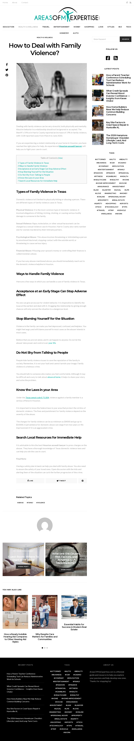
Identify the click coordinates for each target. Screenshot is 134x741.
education (118, 166)
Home (5, 2)
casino (122, 163)
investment (119, 187)
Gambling (112, 176)
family (30, 503)
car (113, 163)
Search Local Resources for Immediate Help (37, 181)
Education (8, 27)
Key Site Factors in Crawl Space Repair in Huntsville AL (117, 125)
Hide (60, 158)
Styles (110, 27)
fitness (99, 176)
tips (125, 207)
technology (112, 207)
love (98, 193)
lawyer (107, 190)
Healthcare (100, 180)
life (127, 190)
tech (99, 207)
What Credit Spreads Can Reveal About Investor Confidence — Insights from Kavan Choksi (118, 96)
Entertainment (62, 27)
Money (77, 27)
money (124, 193)
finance (111, 173)
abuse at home (54, 377)
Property (103, 200)
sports (124, 204)
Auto (76, 33)
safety (99, 204)
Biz (120, 27)
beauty (124, 159)
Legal (118, 190)
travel (101, 210)
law (97, 190)
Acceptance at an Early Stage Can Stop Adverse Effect (42, 169)
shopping (111, 204)
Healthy (115, 180)
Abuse (21, 503)
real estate (119, 200)
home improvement (106, 183)
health (124, 176)
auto (113, 159)
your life (52, 343)
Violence (41, 503)
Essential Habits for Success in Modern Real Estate (74, 627)
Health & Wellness (28, 27)
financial (124, 173)
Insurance (104, 187)
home (126, 180)
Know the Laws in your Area (31, 178)
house (124, 183)
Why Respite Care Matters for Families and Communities (44, 636)
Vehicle (122, 210)
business (102, 163)
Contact (24, 2)
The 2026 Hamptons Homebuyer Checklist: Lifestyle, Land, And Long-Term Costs (117, 139)
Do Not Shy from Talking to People (34, 175)
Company (104, 166)
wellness (107, 214)
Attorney (101, 159)
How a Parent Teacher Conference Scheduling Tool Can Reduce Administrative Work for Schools (118, 80)
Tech (128, 27)
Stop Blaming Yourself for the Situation (36, 172)
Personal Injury (118, 197)
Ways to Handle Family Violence (32, 166)
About (14, 2)
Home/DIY (64, 33)
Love (100, 27)
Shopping (89, 27)
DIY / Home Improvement (23, 551)
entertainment (106, 170)
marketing (111, 193)
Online (101, 197)
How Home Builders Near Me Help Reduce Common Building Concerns (117, 111)
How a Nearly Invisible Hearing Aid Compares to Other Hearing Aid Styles (15, 638)
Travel (45, 27)
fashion (99, 173)
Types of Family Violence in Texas (33, 163)
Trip (112, 210)
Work (119, 214)
